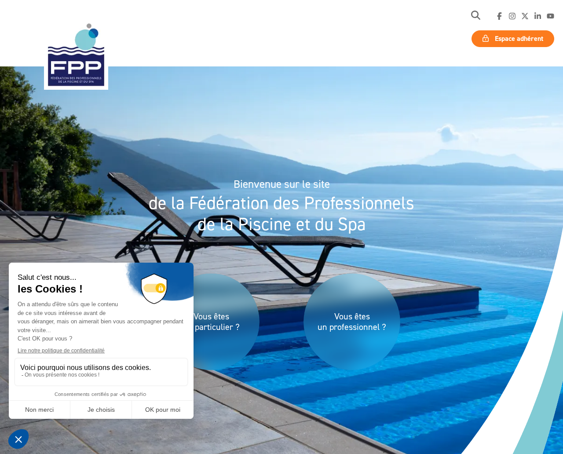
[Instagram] (512, 16)
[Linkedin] (537, 16)
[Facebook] (499, 16)
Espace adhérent (518, 38)
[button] (475, 16)
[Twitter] (525, 16)
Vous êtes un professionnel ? (352, 321)
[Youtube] (550, 16)
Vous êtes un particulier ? (211, 321)
